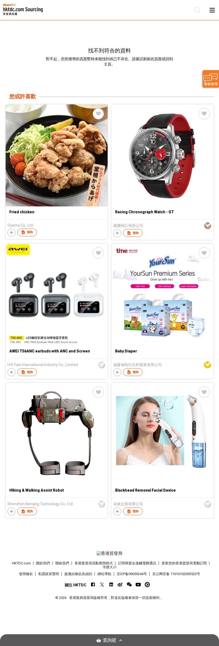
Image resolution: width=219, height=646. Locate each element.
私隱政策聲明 (48, 574)
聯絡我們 (62, 563)
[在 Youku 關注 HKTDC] (147, 584)
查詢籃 (109, 640)
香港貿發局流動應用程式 (94, 563)
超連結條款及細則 (78, 574)
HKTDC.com (21, 563)
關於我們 (43, 563)
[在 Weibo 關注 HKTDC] (120, 584)
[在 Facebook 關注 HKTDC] (92, 584)
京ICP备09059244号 (132, 574)
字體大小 (109, 567)
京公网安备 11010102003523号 (176, 574)
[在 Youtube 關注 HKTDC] (138, 584)
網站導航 (104, 574)
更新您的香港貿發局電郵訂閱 (184, 563)
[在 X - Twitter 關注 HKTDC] (101, 584)
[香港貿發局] (110, 553)
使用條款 (26, 574)
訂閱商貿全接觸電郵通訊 (137, 563)
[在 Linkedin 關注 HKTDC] (111, 584)
